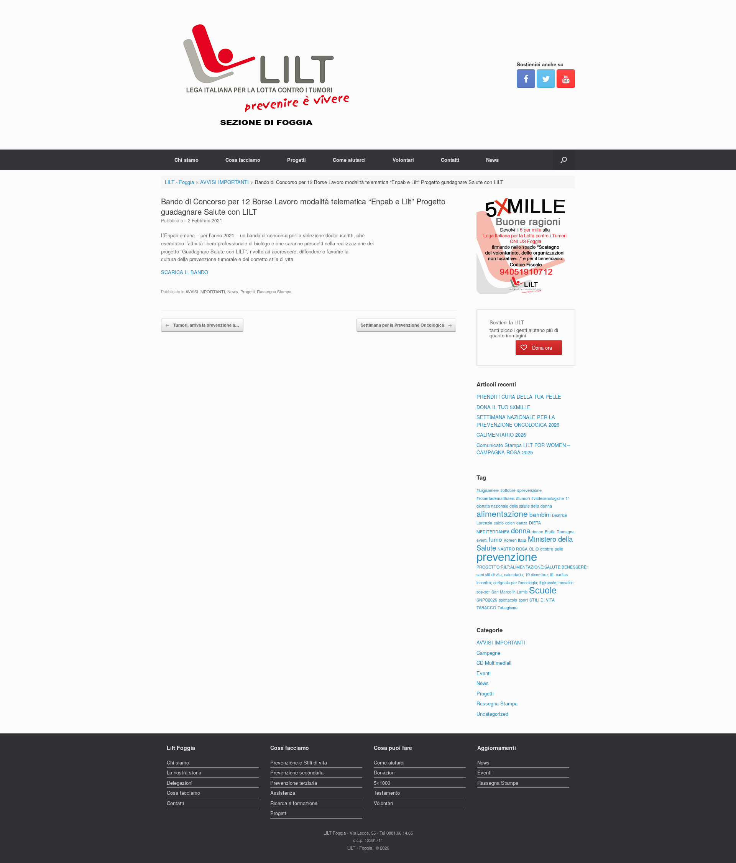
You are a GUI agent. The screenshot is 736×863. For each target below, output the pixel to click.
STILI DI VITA (542, 600)
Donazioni (385, 772)
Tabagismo (508, 607)
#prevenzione (529, 490)
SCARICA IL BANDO (184, 272)
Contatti (450, 159)
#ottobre (508, 490)
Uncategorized (492, 713)
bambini (539, 514)
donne (537, 531)
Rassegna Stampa (274, 291)
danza (521, 523)
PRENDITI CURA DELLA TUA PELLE (518, 396)
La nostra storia (184, 772)
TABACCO (486, 607)
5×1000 (382, 782)
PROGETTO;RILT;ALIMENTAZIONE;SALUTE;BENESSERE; (532, 567)
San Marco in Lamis (509, 592)
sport (523, 600)
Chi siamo (186, 159)
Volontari (403, 159)
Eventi (483, 673)
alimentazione (502, 513)
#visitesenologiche (547, 498)
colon (510, 523)
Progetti (296, 159)
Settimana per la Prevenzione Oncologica (406, 325)
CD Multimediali (493, 662)
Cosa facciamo (242, 159)
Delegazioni (179, 782)
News (492, 159)
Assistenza (282, 792)
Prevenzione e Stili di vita (298, 762)
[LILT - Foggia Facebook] (526, 78)
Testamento (387, 792)
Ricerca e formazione (293, 803)
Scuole (543, 589)
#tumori (523, 498)
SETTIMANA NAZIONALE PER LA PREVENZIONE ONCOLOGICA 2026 (517, 420)
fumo (495, 539)
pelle (559, 549)
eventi (481, 540)
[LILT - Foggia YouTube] (566, 78)
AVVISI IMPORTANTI (205, 291)
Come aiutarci (349, 159)
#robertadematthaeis (495, 498)
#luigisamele (487, 490)
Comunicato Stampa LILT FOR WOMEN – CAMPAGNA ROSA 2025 (523, 448)
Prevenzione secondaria (297, 772)
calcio (499, 523)
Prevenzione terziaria (293, 782)
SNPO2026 (486, 600)
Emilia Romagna (560, 531)
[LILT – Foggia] (266, 74)
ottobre (546, 549)
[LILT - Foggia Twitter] (546, 78)
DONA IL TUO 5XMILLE (503, 407)
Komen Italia (515, 540)
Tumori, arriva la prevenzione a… (202, 325)
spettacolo (508, 600)
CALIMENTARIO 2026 (501, 434)
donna (520, 530)
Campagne (488, 652)
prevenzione (506, 556)
